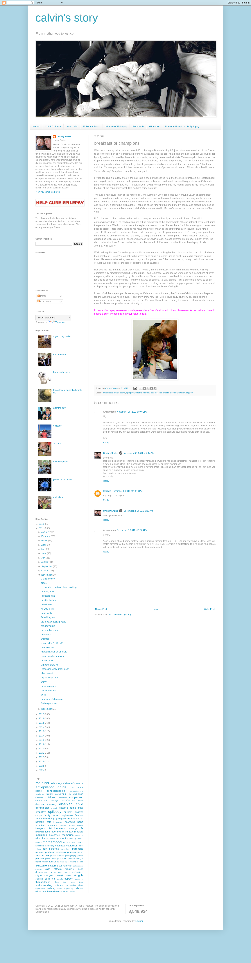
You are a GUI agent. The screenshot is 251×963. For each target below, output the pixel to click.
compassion (76, 797)
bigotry (49, 794)
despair (39, 804)
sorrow (52, 872)
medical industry (65, 831)
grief (80, 818)
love (53, 831)
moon (80, 838)
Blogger (139, 921)
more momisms (48, 686)
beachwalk (46, 613)
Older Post (209, 609)
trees (73, 882)
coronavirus (41, 800)
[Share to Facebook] (151, 388)
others (38, 849)
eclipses (57, 426)
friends (38, 818)
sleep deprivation (177, 393)
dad (74, 801)
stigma (38, 875)
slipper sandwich (49, 665)
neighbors (39, 846)
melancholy (54, 835)
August (45, 562)
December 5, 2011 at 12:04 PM (132, 530)
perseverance (75, 851)
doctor (62, 808)
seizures (53, 865)
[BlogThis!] (144, 388)
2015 (41, 727)
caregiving (60, 794)
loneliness (39, 832)
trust (81, 882)
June (44, 553)
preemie (39, 858)
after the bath (59, 408)
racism (63, 858)
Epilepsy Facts (91, 126)
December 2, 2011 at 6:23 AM (138, 511)
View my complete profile (47, 192)
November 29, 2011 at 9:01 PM (132, 412)
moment (61, 838)
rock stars (58, 497)
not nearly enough (50, 630)
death (80, 800)
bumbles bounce (61, 372)
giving (59, 818)
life (81, 828)
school (80, 862)
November (46, 575)
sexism (38, 869)
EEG (37, 783)
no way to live (48, 609)
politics (80, 856)
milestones (46, 604)
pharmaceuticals (57, 856)
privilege (55, 859)
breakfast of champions (52, 699)
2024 (41, 766)
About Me (72, 126)
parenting (77, 848)
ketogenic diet (43, 828)
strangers (48, 875)
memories (67, 834)
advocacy (56, 783)
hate (49, 822)
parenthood (66, 849)
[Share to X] (148, 388)
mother (38, 842)
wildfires (45, 639)
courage (54, 800)
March (44, 540)
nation (72, 843)
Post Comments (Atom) (119, 614)
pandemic (54, 849)
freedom (79, 815)
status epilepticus (73, 872)
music (66, 842)
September (47, 566)
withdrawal (41, 891)
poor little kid (47, 647)
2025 (41, 770)
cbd (69, 794)
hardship (39, 822)
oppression (72, 845)
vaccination (71, 885)
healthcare (57, 822)
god (64, 819)
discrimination (42, 808)
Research (138, 126)
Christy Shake (110, 453)
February (46, 536)
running (73, 862)
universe (59, 885)
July (43, 558)
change (39, 797)
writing (66, 891)
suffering (50, 878)
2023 (41, 761)
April (43, 545)
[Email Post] (134, 388)
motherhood (52, 842)
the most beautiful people (53, 621)
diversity (54, 808)
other (81, 846)
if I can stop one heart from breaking (59, 587)
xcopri (72, 892)
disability (51, 804)
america (79, 783)
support (189, 393)
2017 (41, 735)
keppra (80, 825)
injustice (63, 825)
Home (36, 126)
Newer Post (101, 609)
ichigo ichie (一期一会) (52, 643)
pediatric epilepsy (142, 393)
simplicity (69, 869)
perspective (42, 855)
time (64, 882)
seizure (154, 393)
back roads (76, 787)
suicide (60, 879)
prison (47, 859)
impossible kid (48, 596)
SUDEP (57, 443)
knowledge (72, 828)
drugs (80, 808)
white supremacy (65, 888)
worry (43, 682)
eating (122, 393)
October (45, 570)
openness (60, 845)
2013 (41, 718)
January (45, 532)
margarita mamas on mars (54, 651)
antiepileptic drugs (111, 393)
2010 (41, 524)
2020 (41, 748)
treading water (48, 591)
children (50, 797)
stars (60, 872)
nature (79, 842)
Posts (43, 296)
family (47, 815)
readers (72, 859)
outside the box (48, 600)
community (62, 797)
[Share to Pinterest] (155, 388)
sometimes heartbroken (52, 656)
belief (43, 694)
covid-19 (65, 800)
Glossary (154, 126)
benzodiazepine (56, 790)
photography (70, 855)
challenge (78, 794)
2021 (41, 753)
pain (44, 848)
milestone (79, 835)
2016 (41, 731)
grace (44, 583)
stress (68, 875)
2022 (41, 757)
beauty (38, 791)
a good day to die (62, 336)
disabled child (71, 804)
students (39, 879)
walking (51, 888)
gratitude (72, 818)
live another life (48, 690)
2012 (41, 714)
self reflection (65, 865)
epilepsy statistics (73, 812)
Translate (60, 322)
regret (38, 862)
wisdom (79, 888)
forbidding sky (48, 617)
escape (38, 815)
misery (52, 838)
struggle (78, 875)
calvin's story (66, 18)
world (52, 891)
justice (72, 825)
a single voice (48, 578)
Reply (106, 442)
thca (57, 882)
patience (39, 852)
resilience (54, 861)
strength (59, 875)
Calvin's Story (53, 126)
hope (80, 821)
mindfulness (41, 838)
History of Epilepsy (116, 126)
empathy (40, 811)
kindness (59, 828)
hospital (39, 825)
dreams (71, 807)
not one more (60, 354)
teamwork (46, 634)
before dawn (47, 660)
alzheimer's (69, 783)
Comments (45, 301)
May (43, 549)
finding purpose (49, 703)
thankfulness (42, 881)
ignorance (52, 825)
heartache (70, 822)
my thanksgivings (49, 677)
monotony (71, 838)
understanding (43, 885)
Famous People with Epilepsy (182, 126)
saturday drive (48, 626)
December (46, 709)
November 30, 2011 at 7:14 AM (138, 453)
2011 (41, 528)
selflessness (78, 866)
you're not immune (62, 479)
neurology (49, 846)
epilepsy (129, 393)
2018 (41, 740)
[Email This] (141, 388)
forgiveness (67, 815)
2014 (41, 723)
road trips (64, 862)
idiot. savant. (47, 673)
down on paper (60, 461)
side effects (164, 393)
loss (47, 831)
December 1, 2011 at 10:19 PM (127, 491)
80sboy (107, 491)
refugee (79, 858)
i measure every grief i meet (55, 669)
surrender (79, 879)
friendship (49, 818)
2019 (41, 744)
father (56, 815)
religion (45, 862)
